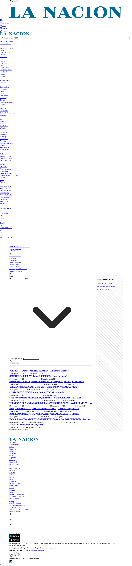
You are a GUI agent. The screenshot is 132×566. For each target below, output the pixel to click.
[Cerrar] (30, 34)
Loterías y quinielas (6, 143)
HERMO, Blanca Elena (74, 382)
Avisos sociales (5, 171)
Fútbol (2, 119)
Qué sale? (3, 154)
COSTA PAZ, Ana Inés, (53, 392)
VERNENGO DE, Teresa (61, 403)
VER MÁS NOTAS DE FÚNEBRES (18, 430)
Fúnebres (26, 247)
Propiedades (4, 68)
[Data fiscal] (10, 563)
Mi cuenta (5, 31)
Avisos (20, 247)
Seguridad (3, 89)
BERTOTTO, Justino (51, 398)
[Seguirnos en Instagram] (10, 525)
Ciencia (2, 100)
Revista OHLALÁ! (5, 186)
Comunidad (4, 96)
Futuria (2, 61)
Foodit (4, 26)
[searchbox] (65, 38)
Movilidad (3, 72)
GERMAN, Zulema (18, 387)
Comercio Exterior (6, 70)
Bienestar (3, 98)
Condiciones (32, 550)
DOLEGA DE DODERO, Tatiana (75, 419)
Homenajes (13, 260)
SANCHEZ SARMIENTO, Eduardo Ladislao (48, 371)
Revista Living (4, 193)
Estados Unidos (5, 81)
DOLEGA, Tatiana (17, 425)
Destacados (13, 258)
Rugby (2, 122)
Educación (3, 91)
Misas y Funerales (15, 262)
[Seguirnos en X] (10, 520)
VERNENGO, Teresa (18, 371)
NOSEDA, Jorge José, (54, 382)
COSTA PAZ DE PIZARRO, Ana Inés (26, 392)
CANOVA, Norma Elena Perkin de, (25, 398)
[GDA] (14, 557)
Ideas (2, 180)
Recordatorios (14, 264)
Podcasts (3, 145)
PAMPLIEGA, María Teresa (22, 414)
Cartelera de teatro (6, 158)
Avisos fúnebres (5, 169)
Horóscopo (4, 139)
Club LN (4, 28)
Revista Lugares (5, 191)
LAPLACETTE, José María (66, 414)
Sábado (2, 178)
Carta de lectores (6, 173)
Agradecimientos (15, 256)
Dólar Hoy (3, 63)
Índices (2, 74)
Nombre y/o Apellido (16, 359)
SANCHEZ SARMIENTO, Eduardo (25, 376)
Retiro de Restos (14, 267)
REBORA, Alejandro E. (68, 409)
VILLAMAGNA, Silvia (71, 398)
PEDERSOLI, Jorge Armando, (55, 376)
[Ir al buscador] (11, 4)
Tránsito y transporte (7, 48)
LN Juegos (3, 132)
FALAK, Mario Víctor (37, 387)
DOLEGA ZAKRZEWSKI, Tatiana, (45, 419)
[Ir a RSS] (10, 531)
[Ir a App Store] (14, 541)
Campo (2, 65)
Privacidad (40, 550)
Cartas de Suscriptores (7, 113)
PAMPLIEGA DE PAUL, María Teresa (26, 382)
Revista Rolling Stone (7, 195)
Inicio (4, 20)
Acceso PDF (4, 165)
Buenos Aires (4, 87)
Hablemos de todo (6, 102)
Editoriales (3, 109)
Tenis (2, 124)
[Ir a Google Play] (14, 537)
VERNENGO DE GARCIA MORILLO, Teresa (29, 403)
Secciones (5, 23)
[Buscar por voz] (129, 38)
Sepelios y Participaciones (18, 269)
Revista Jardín (4, 197)
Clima (2, 50)
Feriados (3, 141)
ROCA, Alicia (50, 409)
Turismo (3, 134)
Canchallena (4, 126)
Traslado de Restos (15, 271)
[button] (66, 135)
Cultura (2, 93)
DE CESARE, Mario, (35, 425)
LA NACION (13, 247)
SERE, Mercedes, (17, 409)
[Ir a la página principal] (66, 18)
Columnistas (4, 111)
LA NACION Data (5, 52)
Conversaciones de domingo (9, 175)
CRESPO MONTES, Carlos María (62, 387)
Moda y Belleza (5, 147)
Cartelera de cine (5, 156)
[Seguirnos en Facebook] (10, 514)
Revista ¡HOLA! (5, 188)
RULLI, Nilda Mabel (34, 409)
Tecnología (3, 137)
